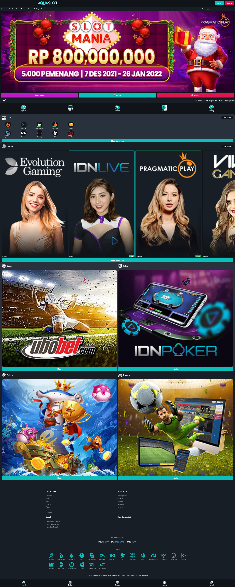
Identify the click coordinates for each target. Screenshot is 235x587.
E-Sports (49, 513)
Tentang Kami (122, 496)
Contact (120, 498)
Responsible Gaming (53, 521)
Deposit (120, 501)
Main (59, 369)
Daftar (219, 3)
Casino (23, 9)
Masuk (229, 3)
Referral (120, 507)
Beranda (4, 9)
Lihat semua (227, 118)
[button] (5, 52)
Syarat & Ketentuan (52, 524)
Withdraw (121, 504)
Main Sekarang (117, 141)
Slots (17, 9)
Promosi (44, 9)
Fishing (36, 9)
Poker (30, 9)
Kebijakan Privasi (52, 527)
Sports (11, 9)
